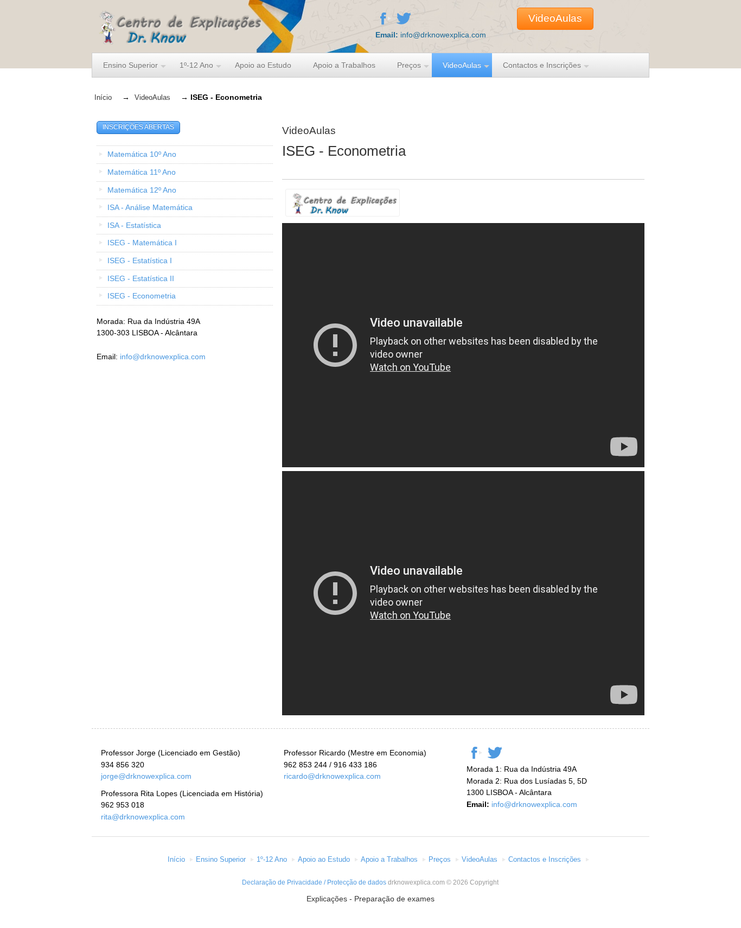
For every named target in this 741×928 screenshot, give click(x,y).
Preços (409, 65)
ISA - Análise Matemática (150, 207)
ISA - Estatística (134, 225)
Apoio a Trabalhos (344, 65)
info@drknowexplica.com (443, 34)
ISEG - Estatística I (139, 260)
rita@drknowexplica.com (143, 816)
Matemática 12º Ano (141, 190)
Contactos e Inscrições (542, 65)
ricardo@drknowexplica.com (332, 776)
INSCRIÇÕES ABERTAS (138, 127)
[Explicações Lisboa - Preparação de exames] (177, 38)
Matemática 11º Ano (141, 172)
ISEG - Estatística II (140, 278)
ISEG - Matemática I (142, 242)
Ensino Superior (130, 65)
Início (103, 97)
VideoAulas (555, 18)
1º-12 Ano (196, 65)
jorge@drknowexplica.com (146, 776)
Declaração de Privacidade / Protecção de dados (314, 882)
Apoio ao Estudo (263, 65)
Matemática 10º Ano (141, 154)
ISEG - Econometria (141, 295)
